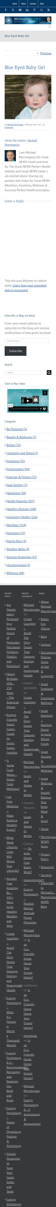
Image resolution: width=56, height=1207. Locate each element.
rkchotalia (30, 1036)
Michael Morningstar (15, 124)
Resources (45, 867)
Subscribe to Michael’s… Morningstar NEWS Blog (45, 895)
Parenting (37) (16, 533)
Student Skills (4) (18, 549)
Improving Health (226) (22, 517)
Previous (45, 53)
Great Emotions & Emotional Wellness (45, 693)
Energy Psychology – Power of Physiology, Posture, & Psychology (11, 1127)
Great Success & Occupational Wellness (45, 761)
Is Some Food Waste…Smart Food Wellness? (11, 775)
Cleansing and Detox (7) (22, 453)
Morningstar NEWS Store (45, 841)
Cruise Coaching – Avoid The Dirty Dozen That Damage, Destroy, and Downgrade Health (11, 962)
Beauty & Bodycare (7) (21, 437)
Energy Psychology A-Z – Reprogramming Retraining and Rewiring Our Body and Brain (11, 1076)
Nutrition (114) (16, 525)
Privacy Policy (45, 856)
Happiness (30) (16, 493)
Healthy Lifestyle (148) (21, 509)
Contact (45, 644)
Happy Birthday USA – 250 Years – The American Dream (11, 690)
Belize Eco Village (45, 624)
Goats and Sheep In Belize (28, 785)
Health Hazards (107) (21, 501)
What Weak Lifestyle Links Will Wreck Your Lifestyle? (11, 854)
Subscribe (15, 351)
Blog (44, 636)
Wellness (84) (15, 573)
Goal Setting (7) (17, 485)
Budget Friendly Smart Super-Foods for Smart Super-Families (11, 734)
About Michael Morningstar (45, 606)
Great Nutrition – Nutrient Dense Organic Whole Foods (45, 727)
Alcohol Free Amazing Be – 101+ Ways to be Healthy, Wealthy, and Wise (11, 902)
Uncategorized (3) (18, 565)
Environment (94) (18, 469)
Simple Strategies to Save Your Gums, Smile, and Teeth (11, 1173)
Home (45, 829)
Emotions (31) (16, 461)
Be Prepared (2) (17, 429)
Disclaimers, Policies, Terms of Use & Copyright (45, 664)
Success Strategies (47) (22, 557)
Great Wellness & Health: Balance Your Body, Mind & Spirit (45, 800)
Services (45, 875)
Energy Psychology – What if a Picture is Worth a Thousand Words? (11, 1021)
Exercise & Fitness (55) (22, 477)
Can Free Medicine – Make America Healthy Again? (11, 813)
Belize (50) (14, 445)
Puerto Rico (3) (16, 541)
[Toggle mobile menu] (49, 25)
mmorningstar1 (34, 880)
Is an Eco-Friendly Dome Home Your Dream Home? (29, 958)
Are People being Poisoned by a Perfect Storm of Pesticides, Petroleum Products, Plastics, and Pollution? (11, 635)
